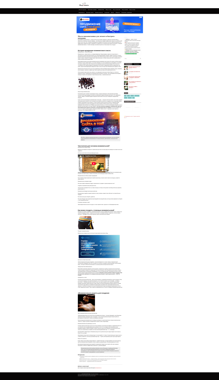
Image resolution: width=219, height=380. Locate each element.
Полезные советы (89, 12)
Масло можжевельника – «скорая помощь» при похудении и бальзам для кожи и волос (98, 358)
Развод (125, 97)
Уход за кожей (125, 9)
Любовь (132, 95)
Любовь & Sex (101, 9)
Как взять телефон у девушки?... (133, 87)
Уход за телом (132, 9)
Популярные (136, 64)
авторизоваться (98, 367)
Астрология (106, 12)
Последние (128, 64)
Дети (125, 95)
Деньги (112, 12)
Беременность (82, 12)
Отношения (137, 95)
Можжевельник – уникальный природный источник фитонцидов (93, 360)
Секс (133, 97)
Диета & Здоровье (82, 9)
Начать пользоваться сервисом (131, 53)
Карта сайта (106, 374)
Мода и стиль (108, 9)
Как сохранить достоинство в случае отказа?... (135, 82)
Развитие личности (99, 12)
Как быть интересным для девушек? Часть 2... (134, 67)
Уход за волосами (116, 9)
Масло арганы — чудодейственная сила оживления (90, 361)
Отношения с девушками (126, 12)
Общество (118, 12)
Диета (128, 95)
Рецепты (129, 97)
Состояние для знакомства (134, 71)
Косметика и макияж (92, 9)
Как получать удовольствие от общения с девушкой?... (134, 77)
